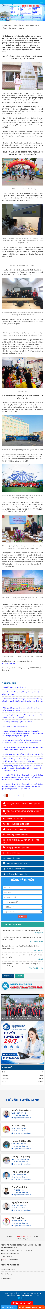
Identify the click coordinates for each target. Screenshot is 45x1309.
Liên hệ (35, 1236)
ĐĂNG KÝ (22, 916)
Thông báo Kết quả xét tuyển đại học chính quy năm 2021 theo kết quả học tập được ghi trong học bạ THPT (22, 760)
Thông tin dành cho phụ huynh (18, 874)
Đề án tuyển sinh (13, 853)
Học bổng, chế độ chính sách (17, 834)
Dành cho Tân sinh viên (16, 869)
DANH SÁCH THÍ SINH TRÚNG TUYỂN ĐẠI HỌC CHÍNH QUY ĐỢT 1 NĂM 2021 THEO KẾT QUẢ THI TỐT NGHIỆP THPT (22, 741)
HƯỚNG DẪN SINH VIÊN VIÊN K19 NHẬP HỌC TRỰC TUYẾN (23, 754)
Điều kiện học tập (6, 1274)
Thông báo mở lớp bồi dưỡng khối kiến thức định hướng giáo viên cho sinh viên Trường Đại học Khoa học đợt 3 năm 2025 (22, 701)
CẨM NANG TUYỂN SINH (16, 819)
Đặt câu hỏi (9, 976)
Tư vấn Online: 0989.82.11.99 (31, 1307)
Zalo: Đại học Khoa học (20, 1115)
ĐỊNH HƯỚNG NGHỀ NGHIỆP (18, 824)
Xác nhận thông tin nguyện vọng (14, 687)
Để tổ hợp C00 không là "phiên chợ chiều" (17, 722)
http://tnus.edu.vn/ (8, 663)
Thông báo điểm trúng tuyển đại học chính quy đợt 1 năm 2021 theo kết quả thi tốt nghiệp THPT (22, 748)
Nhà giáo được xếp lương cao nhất (15, 726)
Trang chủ (10, 1236)
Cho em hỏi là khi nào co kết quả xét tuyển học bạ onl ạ (21, 930)
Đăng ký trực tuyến (23, 1303)
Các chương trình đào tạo (16, 829)
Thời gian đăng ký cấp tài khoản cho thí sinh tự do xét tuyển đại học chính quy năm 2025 (21, 709)
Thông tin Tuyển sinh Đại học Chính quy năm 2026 (21, 804)
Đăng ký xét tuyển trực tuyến (18, 847)
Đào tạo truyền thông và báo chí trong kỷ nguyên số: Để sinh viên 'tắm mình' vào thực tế (22, 716)
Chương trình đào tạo (8, 1269)
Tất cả (19, 976)
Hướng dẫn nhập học (15, 858)
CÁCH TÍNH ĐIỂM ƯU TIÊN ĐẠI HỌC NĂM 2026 (21, 841)
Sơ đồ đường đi (22, 1239)
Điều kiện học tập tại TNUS (17, 863)
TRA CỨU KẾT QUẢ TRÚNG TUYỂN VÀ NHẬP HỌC (22, 812)
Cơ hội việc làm (6, 1278)
